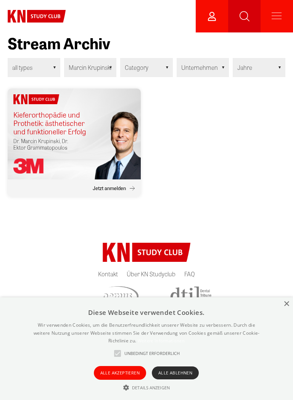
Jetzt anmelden (109, 188)
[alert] (146, 348)
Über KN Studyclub (151, 273)
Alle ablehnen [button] (175, 373)
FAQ (189, 273)
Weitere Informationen (161, 341)
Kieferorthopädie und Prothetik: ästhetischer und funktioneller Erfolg (49, 123)
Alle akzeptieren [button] (120, 373)
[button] (146, 387)
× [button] (286, 304)
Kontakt (108, 273)
